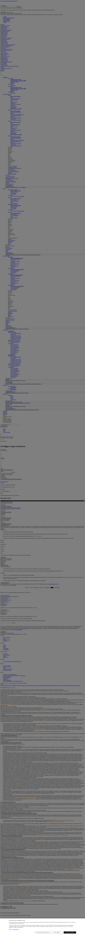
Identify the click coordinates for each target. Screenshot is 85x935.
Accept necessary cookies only (42, 932)
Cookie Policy (16, 929)
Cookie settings (56, 932)
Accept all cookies (70, 932)
